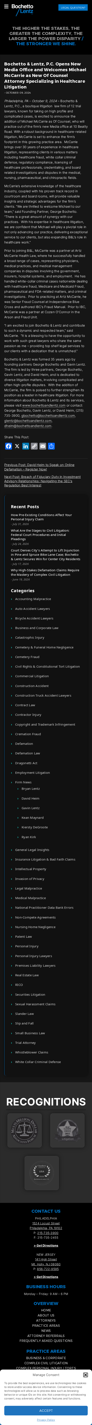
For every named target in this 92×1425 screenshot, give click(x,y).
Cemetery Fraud (27, 657)
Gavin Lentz (31, 808)
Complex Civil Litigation (46, 1363)
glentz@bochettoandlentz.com (28, 421)
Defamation (24, 743)
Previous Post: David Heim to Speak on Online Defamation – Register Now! (39, 467)
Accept (46, 1410)
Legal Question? (73, 7)
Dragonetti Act (26, 763)
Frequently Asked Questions (46, 1341)
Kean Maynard (33, 817)
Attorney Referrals (46, 1336)
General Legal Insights (32, 850)
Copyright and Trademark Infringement (45, 724)
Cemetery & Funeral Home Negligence (44, 647)
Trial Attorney (25, 1042)
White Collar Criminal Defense (38, 1062)
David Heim (31, 798)
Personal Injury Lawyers (33, 956)
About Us (46, 1315)
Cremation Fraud (28, 734)
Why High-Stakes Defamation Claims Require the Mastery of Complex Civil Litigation (45, 572)
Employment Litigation (32, 772)
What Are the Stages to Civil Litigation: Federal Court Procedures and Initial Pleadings (40, 534)
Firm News (23, 782)
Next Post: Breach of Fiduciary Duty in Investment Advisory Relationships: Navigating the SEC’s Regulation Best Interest (42, 481)
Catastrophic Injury (29, 637)
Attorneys (46, 1320)
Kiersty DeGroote (35, 827)
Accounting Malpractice (33, 599)
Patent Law (23, 936)
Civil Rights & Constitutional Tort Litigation (47, 666)
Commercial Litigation (32, 676)
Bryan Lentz (31, 788)
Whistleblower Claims (31, 1052)
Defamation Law (27, 753)
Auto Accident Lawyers (32, 608)
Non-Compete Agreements (35, 917)
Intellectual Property (30, 869)
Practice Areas (46, 1325)
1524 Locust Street (46, 1223)
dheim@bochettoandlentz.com (28, 426)
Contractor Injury (28, 714)
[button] (85, 1375)
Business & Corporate (46, 1358)
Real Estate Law (27, 975)
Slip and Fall (24, 1023)
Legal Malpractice (28, 888)
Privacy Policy (46, 1419)
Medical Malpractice (30, 898)
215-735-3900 (47, 1233)
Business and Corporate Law (37, 628)
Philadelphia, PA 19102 (46, 1228)
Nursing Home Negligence (35, 927)
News (46, 1330)
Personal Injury (27, 946)
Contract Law (25, 705)
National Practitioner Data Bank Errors (44, 907)
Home (46, 1310)
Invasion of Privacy (29, 879)
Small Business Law (30, 1033)
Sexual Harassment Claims (35, 1004)
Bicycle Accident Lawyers (34, 618)
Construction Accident (32, 686)
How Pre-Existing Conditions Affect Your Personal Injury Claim (41, 517)
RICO (19, 984)
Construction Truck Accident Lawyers (43, 695)
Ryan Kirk (29, 837)
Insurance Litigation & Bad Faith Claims (45, 859)
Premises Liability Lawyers (35, 965)
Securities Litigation (30, 994)
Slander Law (24, 1013)
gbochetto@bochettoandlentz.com (48, 416)
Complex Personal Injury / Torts (46, 1368)
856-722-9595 (48, 1269)
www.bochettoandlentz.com (43, 405)
